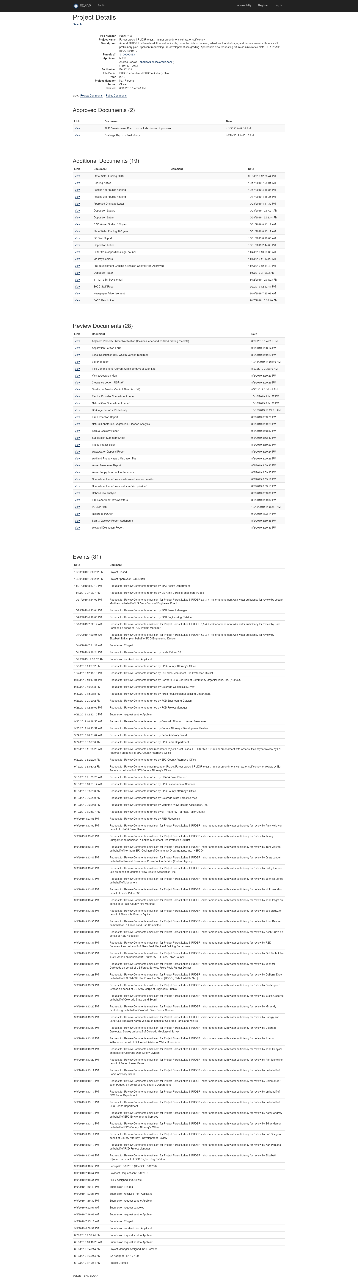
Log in (278, 5)
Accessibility (244, 5)
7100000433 (127, 54)
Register (263, 5)
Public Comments (116, 95)
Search (77, 24)
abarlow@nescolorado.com (156, 62)
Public (101, 5)
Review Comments (91, 95)
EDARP (86, 7)
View (77, 128)
